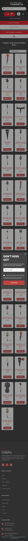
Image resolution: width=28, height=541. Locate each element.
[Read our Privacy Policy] (24, 278)
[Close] (25, 254)
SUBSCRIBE (14, 282)
